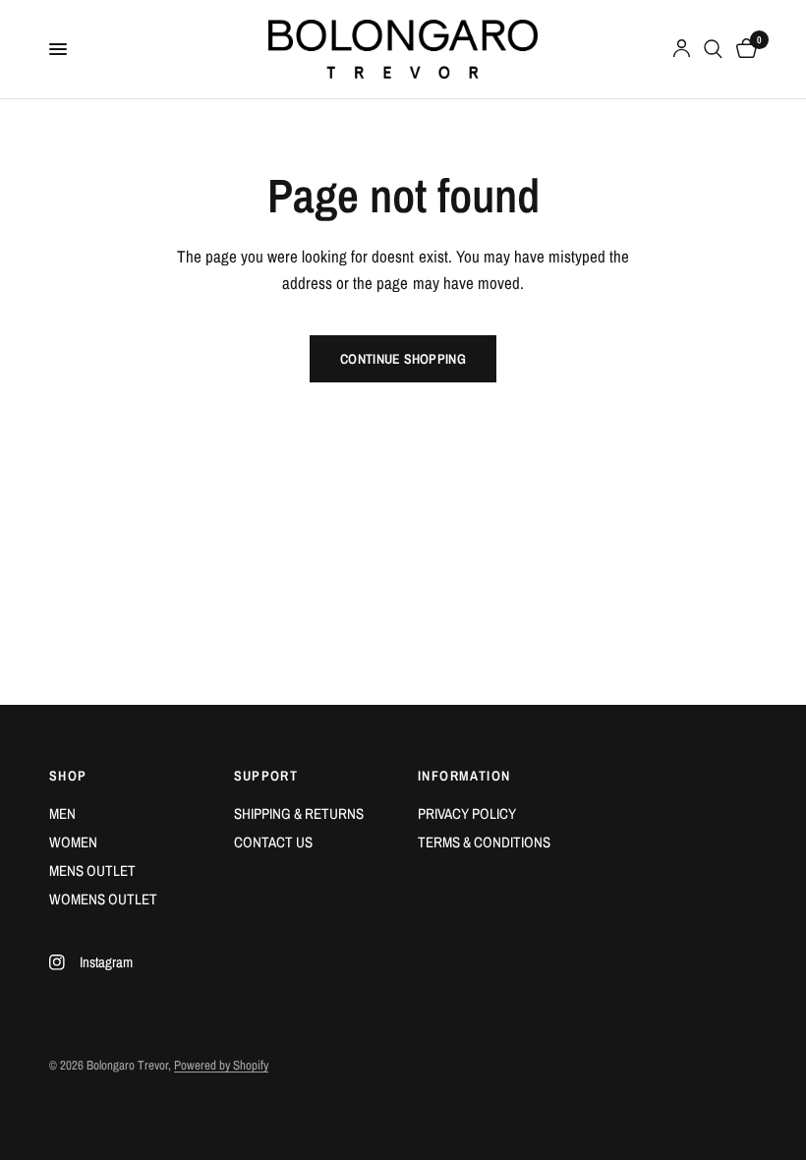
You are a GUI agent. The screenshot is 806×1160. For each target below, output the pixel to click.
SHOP (68, 776)
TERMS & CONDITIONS (484, 842)
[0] (743, 49)
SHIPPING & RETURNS (299, 813)
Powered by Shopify (221, 1065)
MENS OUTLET (92, 870)
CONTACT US (273, 842)
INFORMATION (464, 776)
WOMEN (73, 842)
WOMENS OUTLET (103, 899)
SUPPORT (266, 776)
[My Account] (681, 49)
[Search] (713, 49)
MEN (62, 813)
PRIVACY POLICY (467, 813)
